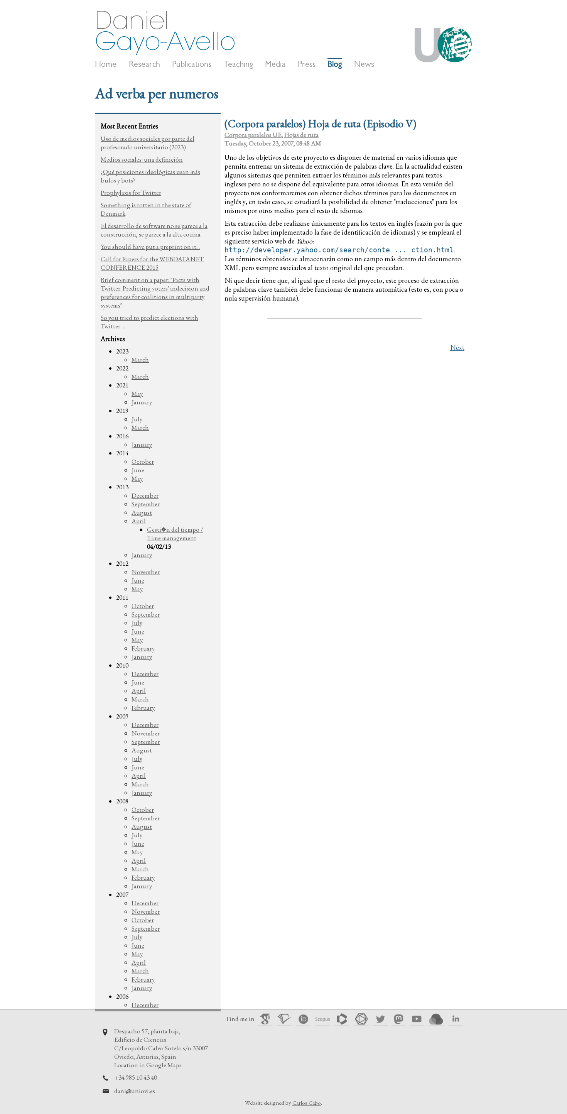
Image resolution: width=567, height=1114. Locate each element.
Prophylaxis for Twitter (131, 192)
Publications (191, 64)
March (140, 359)
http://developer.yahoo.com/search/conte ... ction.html (339, 250)
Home (105, 64)
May (137, 393)
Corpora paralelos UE (253, 134)
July (137, 419)
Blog (334, 64)
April (139, 521)
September (146, 504)
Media (275, 64)
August (142, 512)
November (146, 572)
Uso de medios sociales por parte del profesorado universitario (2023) (147, 142)
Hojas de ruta (301, 134)
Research (144, 64)
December (145, 495)
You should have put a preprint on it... (150, 246)
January (142, 402)
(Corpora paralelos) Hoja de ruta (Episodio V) (320, 123)
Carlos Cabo (306, 1102)
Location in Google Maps (148, 1065)
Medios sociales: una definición (142, 159)
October (143, 461)
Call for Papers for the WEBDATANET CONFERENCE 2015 (152, 263)
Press (307, 64)
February (143, 648)
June (138, 470)
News (364, 64)
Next (457, 347)
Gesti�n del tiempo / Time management (175, 533)
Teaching (238, 64)
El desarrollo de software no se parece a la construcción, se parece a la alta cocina (154, 229)
